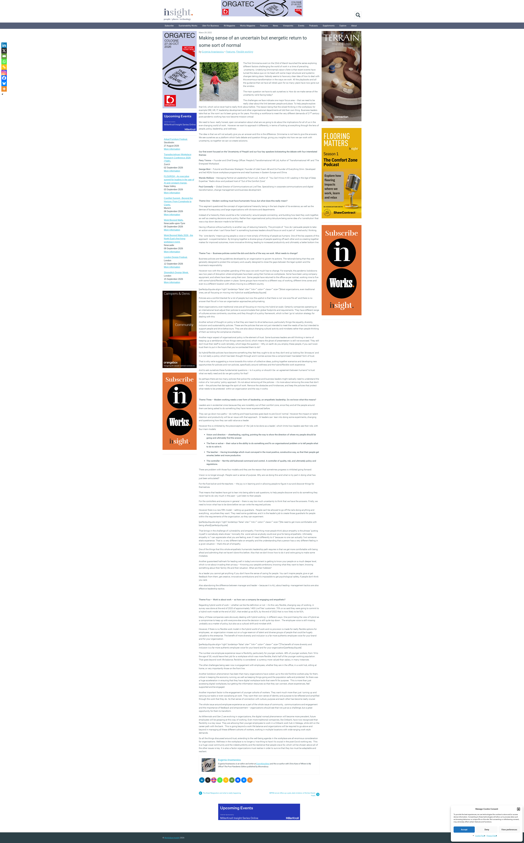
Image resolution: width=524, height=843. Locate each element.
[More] (250, 780)
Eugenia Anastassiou (213, 51)
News (275, 25)
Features (264, 25)
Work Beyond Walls (173, 220)
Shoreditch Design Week (176, 272)
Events (301, 25)
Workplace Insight (172, 838)
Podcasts (313, 25)
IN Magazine (229, 25)
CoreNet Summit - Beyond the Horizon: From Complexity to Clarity (178, 201)
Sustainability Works (188, 25)
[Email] (232, 780)
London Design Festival (175, 257)
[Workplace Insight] (178, 14)
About (354, 25)
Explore (343, 25)
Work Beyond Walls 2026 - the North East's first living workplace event (178, 238)
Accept (464, 829)
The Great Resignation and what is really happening (222, 793)
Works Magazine (247, 25)
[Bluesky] (244, 780)
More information (172, 149)
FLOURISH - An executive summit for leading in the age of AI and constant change (179, 179)
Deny (487, 829)
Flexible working (244, 51)
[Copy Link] (226, 780)
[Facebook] (238, 780)
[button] (518, 809)
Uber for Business (210, 25)
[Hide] (2, 94)
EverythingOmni (263, 764)
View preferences (509, 829)
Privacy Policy (492, 836)
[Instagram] (214, 780)
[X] (208, 780)
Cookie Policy (480, 836)
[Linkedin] (202, 780)
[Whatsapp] (220, 780)
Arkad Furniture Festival (175, 139)
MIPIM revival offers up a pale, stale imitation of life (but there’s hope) (292, 794)
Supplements (329, 25)
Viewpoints (288, 25)
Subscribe (169, 25)
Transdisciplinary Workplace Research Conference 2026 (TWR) (177, 157)
